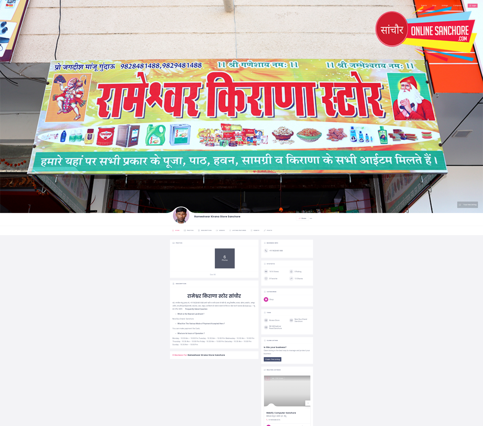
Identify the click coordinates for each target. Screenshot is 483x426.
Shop (434, 5)
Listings (445, 5)
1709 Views (279, 378)
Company (457, 5)
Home (392, 5)
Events (424, 5)
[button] (308, 403)
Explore (402, 5)
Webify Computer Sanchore (281, 412)
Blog (414, 5)
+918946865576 (274, 420)
